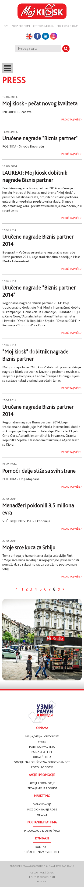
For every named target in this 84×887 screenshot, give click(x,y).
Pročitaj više (70, 119)
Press (42, 741)
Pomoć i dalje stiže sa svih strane (39, 471)
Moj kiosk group (67, 26)
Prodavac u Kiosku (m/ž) (42, 830)
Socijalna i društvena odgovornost (42, 762)
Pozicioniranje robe (42, 809)
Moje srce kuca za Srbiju (29, 547)
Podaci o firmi (20, 26)
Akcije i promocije (42, 783)
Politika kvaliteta (42, 746)
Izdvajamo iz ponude (42, 788)
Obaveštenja (42, 757)
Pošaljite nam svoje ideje (42, 852)
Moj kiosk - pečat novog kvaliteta (39, 103)
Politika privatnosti (42, 877)
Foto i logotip (42, 767)
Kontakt (42, 881)
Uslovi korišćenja (42, 872)
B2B (6, 26)
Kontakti (42, 846)
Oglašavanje (42, 804)
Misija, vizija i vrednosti (42, 736)
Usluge (42, 814)
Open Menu (7, 68)
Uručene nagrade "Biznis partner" (40, 138)
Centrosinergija (43, 26)
